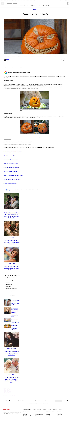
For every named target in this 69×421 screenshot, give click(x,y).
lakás (55, 56)
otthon (13, 56)
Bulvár (50, 409)
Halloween (48, 56)
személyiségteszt (46, 5)
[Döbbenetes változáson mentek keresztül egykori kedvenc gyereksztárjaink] (11, 339)
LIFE (29, 189)
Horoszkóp (9, 3)
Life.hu (7, 59)
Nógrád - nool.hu (48, 414)
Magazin (44, 409)
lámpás (32, 56)
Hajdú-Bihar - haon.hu (37, 415)
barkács (25, 56)
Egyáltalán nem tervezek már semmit (11, 288)
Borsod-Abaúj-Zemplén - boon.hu (27, 415)
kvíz (39, 5)
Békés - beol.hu (25, 414)
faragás (35, 9)
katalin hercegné (24, 5)
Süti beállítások (58, 400)
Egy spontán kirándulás (9, 280)
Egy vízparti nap (8, 286)
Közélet (34, 409)
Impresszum (47, 400)
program (11, 209)
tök (19, 56)
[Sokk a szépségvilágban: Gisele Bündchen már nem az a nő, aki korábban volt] (11, 254)
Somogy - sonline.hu (48, 415)
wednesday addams (11, 348)
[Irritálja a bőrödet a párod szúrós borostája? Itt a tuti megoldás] (7, 302)
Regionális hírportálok (27, 409)
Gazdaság (39, 409)
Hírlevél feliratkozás (9, 400)
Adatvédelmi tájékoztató (22, 400)
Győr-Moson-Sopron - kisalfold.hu (39, 414)
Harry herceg (33, 5)
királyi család (11, 374)
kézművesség (39, 56)
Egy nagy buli (8, 282)
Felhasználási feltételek (36, 400)
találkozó (11, 237)
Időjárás (15, 3)
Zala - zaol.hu (59, 415)
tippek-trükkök (11, 263)
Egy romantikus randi (9, 284)
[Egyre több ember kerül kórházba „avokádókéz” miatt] (7, 320)
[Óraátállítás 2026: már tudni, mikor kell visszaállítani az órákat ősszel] (7, 326)
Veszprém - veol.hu (60, 414)
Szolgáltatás (55, 409)
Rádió (60, 409)
